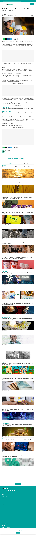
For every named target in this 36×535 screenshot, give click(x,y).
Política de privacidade (6, 527)
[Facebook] (14, 490)
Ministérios (21, 158)
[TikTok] (8, 490)
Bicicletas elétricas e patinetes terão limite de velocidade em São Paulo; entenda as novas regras (17, 109)
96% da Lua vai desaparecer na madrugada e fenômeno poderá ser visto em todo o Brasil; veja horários (17, 113)
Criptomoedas (4, 500)
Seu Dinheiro (4, 14)
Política (3, 504)
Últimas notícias (4, 496)
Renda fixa (3, 508)
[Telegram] (10, 490)
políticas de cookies (19, 530)
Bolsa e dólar (4, 498)
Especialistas (4, 510)
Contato (3, 525)
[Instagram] (2, 490)
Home (3, 494)
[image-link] (18, 173)
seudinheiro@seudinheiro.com (9, 151)
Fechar (18, 532)
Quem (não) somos (5, 523)
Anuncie (3, 519)
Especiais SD (4, 512)
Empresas (3, 502)
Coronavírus (10, 158)
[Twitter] (12, 490)
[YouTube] (4, 490)
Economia (16, 158)
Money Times (4, 521)
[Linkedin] (6, 490)
